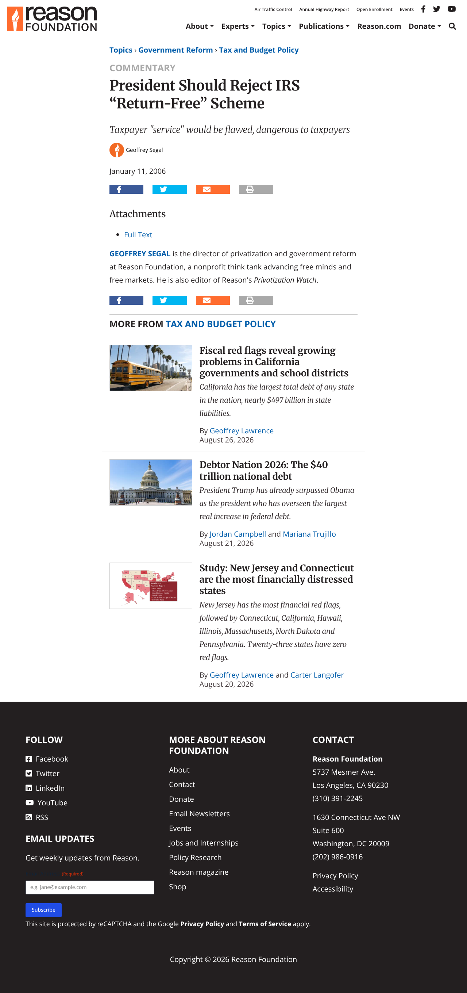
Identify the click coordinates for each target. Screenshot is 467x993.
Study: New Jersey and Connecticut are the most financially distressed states (277, 579)
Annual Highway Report (324, 9)
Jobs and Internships (203, 843)
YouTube (52, 803)
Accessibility (333, 889)
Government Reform (175, 50)
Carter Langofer (317, 675)
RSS (42, 817)
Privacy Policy (335, 876)
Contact (182, 784)
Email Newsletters (199, 813)
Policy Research (195, 857)
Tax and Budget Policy (259, 50)
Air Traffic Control (273, 9)
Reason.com (379, 26)
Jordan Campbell (238, 534)
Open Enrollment (374, 9)
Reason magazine (198, 872)
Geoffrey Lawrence (242, 431)
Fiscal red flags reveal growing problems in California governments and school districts (274, 362)
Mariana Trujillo (309, 534)
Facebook (52, 759)
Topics (273, 26)
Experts (235, 26)
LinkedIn (50, 788)
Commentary (142, 68)
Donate (422, 26)
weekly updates (65, 858)
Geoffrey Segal (139, 253)
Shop (177, 887)
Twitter (47, 773)
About (197, 26)
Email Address (55, 873)
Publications (321, 26)
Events (407, 9)
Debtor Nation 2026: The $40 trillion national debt (264, 470)
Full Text (138, 234)
